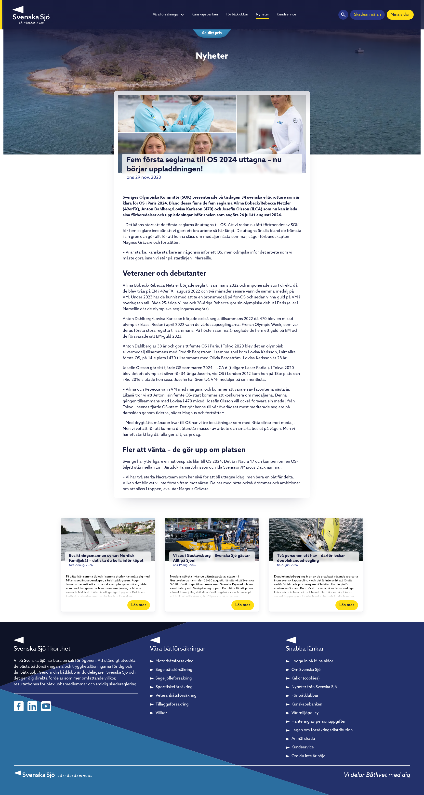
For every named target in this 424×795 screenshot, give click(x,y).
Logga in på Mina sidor (312, 661)
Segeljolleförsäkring (174, 678)
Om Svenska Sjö (306, 670)
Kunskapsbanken (205, 14)
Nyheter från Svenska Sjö (314, 687)
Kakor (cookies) (306, 678)
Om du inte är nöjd (309, 756)
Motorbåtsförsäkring (175, 661)
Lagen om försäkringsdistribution (322, 730)
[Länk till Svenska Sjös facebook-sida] (19, 706)
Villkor (161, 713)
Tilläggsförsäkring (172, 704)
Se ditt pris (212, 33)
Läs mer (138, 605)
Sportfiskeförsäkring (174, 687)
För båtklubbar (237, 14)
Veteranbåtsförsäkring (176, 696)
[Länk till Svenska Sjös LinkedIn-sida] (32, 706)
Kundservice (286, 14)
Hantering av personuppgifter (319, 722)
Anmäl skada (303, 739)
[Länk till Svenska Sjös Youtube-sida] (46, 706)
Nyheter (262, 14)
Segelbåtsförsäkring (174, 670)
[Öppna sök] (343, 15)
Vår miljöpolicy (305, 713)
